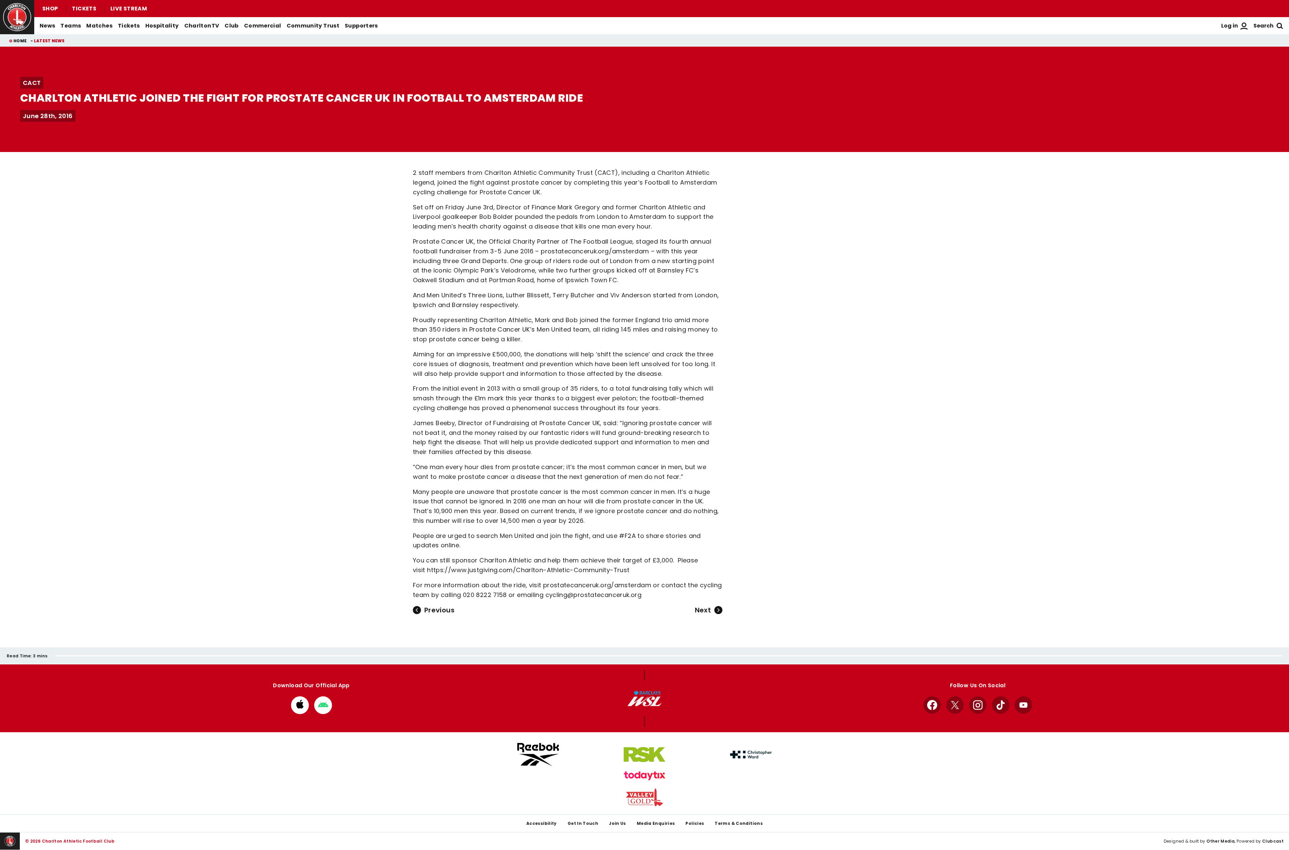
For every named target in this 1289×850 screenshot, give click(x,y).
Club (231, 26)
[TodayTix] (644, 775)
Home (20, 41)
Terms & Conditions (739, 823)
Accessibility (541, 823)
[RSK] (644, 754)
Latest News (49, 41)
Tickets (84, 8)
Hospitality (162, 26)
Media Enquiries (656, 823)
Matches (99, 26)
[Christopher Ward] (751, 755)
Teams (70, 26)
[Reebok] (538, 754)
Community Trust (313, 26)
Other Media (1220, 841)
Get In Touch (583, 823)
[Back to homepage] (17, 17)
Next (703, 610)
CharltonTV (202, 26)
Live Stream (128, 8)
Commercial (262, 26)
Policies (694, 823)
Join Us (617, 823)
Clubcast (1273, 841)
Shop (50, 8)
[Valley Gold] (644, 797)
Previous (439, 610)
